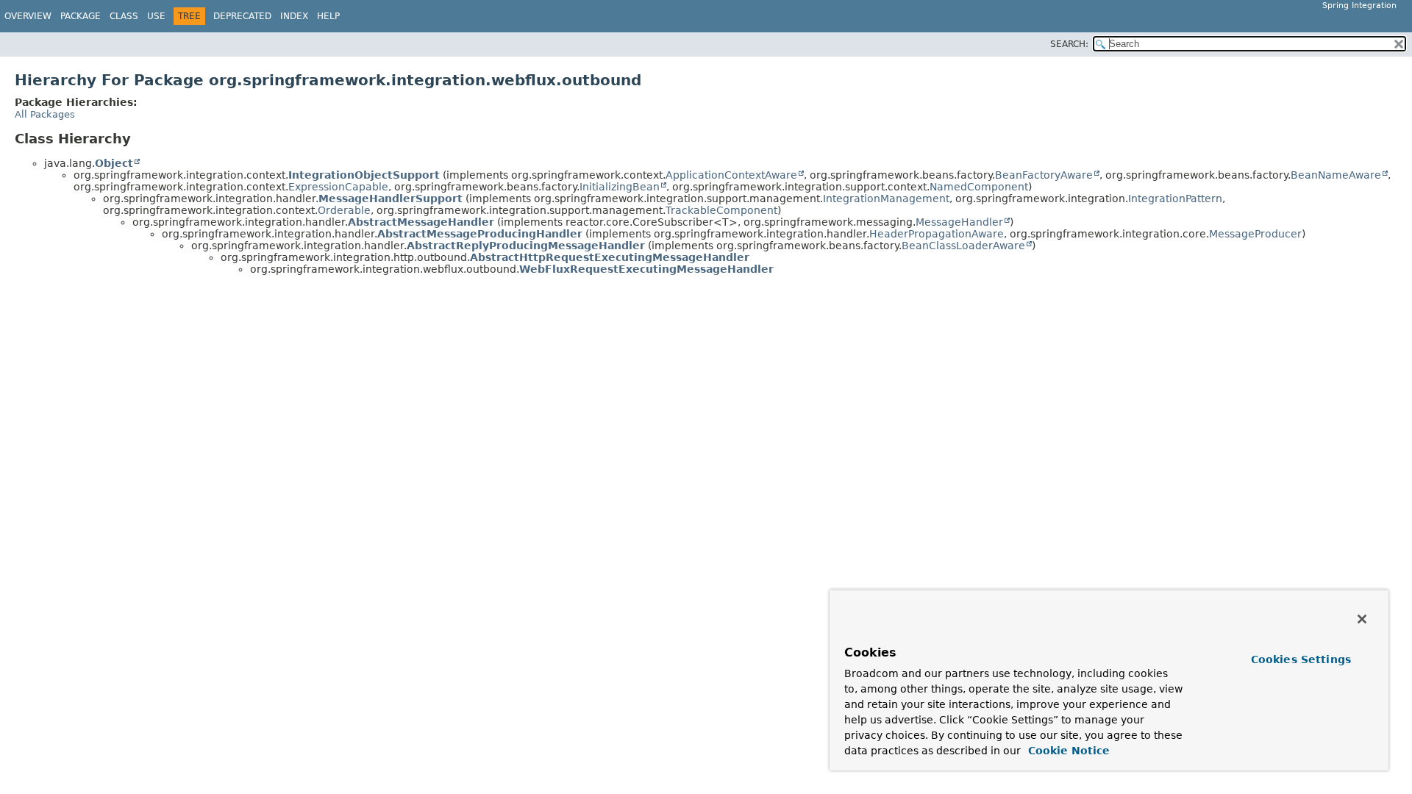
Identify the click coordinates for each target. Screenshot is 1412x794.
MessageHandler (959, 222)
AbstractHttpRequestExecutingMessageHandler (609, 257)
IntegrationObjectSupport (364, 175)
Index (294, 16)
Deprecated (242, 16)
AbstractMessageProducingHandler (479, 234)
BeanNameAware (1336, 175)
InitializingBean (620, 187)
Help (328, 16)
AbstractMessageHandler (421, 222)
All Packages (45, 114)
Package (80, 16)
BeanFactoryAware (1044, 175)
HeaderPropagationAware (936, 234)
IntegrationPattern (1175, 198)
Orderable (344, 210)
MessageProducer (1255, 234)
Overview (27, 16)
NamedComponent (979, 187)
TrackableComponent (721, 210)
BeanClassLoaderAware (963, 245)
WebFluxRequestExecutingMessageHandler (646, 269)
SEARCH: (1069, 44)
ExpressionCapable (338, 187)
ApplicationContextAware (731, 175)
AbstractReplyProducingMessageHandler (526, 245)
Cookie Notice (1067, 751)
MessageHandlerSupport (390, 198)
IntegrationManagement (886, 198)
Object (114, 163)
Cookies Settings (1301, 659)
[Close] (1362, 619)
